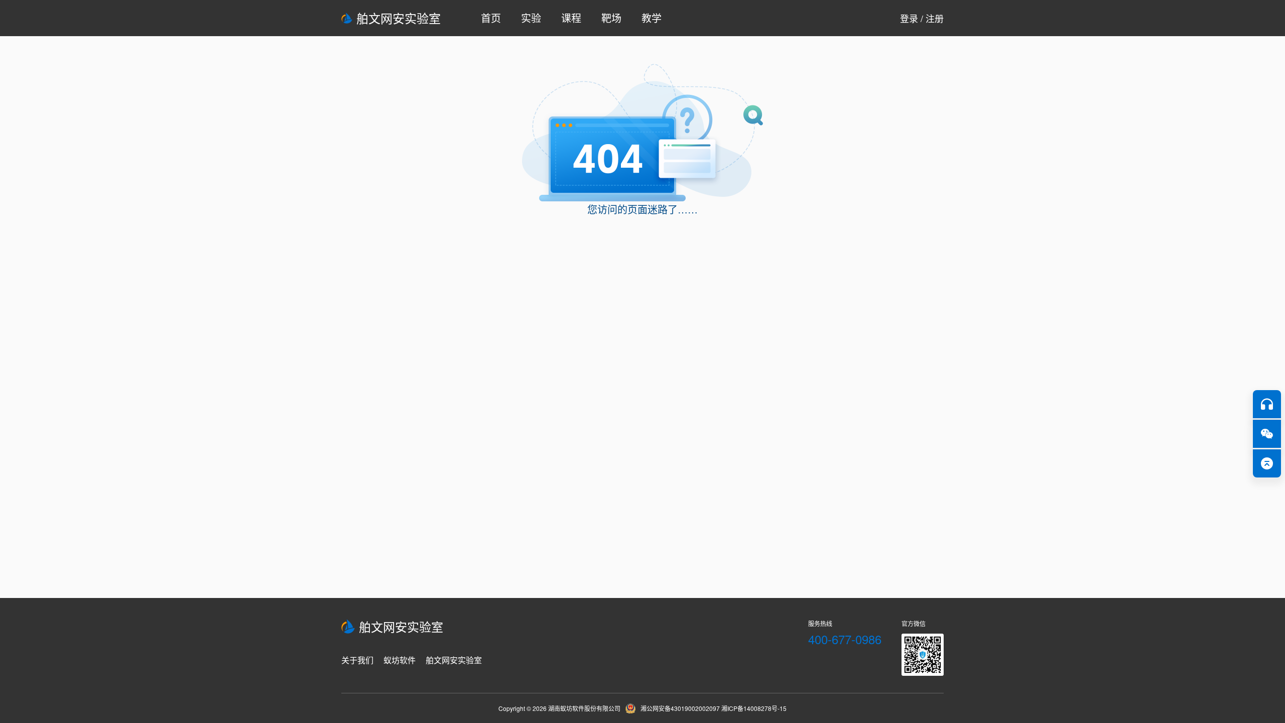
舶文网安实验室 (398, 18)
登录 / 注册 (922, 18)
